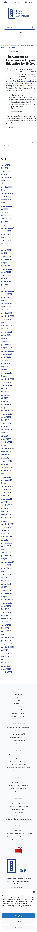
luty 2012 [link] (4, 634)
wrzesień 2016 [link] (6, 489)
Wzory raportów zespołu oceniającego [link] (18, 767)
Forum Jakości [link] (18, 813)
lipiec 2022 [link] (5, 300)
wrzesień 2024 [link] (6, 231)
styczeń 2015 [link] (6, 552)
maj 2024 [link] (4, 244)
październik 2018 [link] (7, 411)
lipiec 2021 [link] (5, 322)
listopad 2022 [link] (6, 288)
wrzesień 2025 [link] (6, 196)
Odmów (18, 921)
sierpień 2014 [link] (6, 568)
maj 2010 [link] (4, 650)
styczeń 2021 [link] (6, 341)
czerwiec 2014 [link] (6, 574)
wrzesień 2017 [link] (6, 452)
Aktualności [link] (13, 45)
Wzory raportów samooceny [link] (18, 764)
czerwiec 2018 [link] (6, 423)
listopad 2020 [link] (6, 348)
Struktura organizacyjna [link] (18, 713)
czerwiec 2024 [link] (6, 240)
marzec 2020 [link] (6, 363)
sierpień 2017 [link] (6, 455)
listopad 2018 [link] (6, 407)
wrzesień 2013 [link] (6, 603)
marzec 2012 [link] (6, 631)
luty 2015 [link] (4, 549)
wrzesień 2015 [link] (6, 527)
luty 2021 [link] (4, 338)
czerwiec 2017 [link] (6, 461)
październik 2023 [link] (7, 266)
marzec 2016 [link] (6, 508)
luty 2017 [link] (4, 474)
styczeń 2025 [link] (6, 218)
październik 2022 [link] (7, 291)
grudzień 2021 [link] (6, 313)
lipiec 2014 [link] (5, 571)
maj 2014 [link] (4, 578)
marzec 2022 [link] (6, 307)
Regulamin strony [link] (11, 878)
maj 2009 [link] (4, 659)
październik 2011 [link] (7, 637)
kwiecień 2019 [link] (6, 392)
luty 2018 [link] (4, 436)
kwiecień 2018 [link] (6, 429)
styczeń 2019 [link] (6, 401)
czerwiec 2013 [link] (6, 612)
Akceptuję (18, 916)
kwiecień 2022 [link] (6, 303)
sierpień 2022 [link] (6, 297)
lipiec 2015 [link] (5, 533)
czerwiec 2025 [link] (6, 206)
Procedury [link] (18, 731)
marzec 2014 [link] (6, 584)
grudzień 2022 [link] (6, 285)
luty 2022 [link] (4, 310)
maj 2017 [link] (4, 464)
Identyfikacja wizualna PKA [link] (18, 716)
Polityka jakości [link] (18, 703)
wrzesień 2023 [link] (6, 269)
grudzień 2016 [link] (6, 480)
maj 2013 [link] (4, 615)
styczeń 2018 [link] (6, 439)
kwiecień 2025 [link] (6, 212)
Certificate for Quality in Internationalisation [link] (18, 819)
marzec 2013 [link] (6, 618)
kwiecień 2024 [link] (6, 247)
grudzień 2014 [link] (6, 555)
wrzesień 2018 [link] (6, 414)
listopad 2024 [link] (6, 225)
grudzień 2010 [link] (6, 641)
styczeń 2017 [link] (6, 477)
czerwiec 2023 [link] (6, 275)
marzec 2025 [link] (6, 215)
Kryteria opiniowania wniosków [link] (18, 785)
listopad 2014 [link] (6, 559)
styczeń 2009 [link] (6, 669)
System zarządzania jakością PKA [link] (18, 737)
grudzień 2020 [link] (6, 344)
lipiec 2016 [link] (5, 496)
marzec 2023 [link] (6, 281)
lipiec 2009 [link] (5, 656)
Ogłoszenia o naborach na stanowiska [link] (18, 837)
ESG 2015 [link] (19, 743)
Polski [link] (13, 127)
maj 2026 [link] (4, 174)
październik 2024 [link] (7, 228)
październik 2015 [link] (7, 524)
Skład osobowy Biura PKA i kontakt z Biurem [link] (18, 833)
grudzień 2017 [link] (6, 442)
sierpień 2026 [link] (6, 165)
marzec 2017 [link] (6, 470)
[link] (5, 2)
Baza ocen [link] (19, 758)
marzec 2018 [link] (6, 433)
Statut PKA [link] (18, 707)
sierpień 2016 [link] (6, 492)
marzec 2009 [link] (6, 666)
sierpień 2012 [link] (6, 625)
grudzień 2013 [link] (6, 593)
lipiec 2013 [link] (5, 609)
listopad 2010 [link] (6, 644)
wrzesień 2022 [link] (6, 294)
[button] (34, 892)
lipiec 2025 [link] (5, 203)
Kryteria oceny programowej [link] (18, 761)
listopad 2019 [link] (6, 376)
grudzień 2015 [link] (6, 518)
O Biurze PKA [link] (18, 830)
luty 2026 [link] (4, 184)
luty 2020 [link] (4, 366)
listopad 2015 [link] (6, 521)
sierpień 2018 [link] (6, 417)
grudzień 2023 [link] (6, 259)
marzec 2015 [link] (6, 546)
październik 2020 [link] (7, 351)
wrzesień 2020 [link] (6, 354)
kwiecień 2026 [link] (6, 177)
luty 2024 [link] (4, 253)
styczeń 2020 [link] (6, 370)
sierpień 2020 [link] (6, 357)
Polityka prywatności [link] (24, 878)
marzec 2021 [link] (6, 335)
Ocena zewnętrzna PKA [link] (18, 809)
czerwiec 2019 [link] (6, 385)
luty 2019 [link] (4, 398)
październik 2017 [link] (7, 448)
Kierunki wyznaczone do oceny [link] (18, 755)
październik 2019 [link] (7, 379)
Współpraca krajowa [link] (18, 803)
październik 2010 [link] (7, 647)
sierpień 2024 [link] (6, 234)
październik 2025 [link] (7, 193)
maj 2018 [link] (4, 426)
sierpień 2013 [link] (6, 606)
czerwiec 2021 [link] (6, 326)
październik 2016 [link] (7, 486)
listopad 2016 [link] (6, 483)
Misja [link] (18, 697)
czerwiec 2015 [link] (6, 537)
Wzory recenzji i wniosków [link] (18, 788)
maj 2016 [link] (4, 502)
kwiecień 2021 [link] (6, 332)
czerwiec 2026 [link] (6, 171)
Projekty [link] (18, 816)
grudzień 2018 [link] (6, 404)
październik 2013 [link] (7, 600)
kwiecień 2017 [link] (6, 467)
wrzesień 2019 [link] (6, 382)
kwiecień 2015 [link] (6, 543)
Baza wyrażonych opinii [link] (18, 782)
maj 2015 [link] (4, 540)
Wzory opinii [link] (18, 792)
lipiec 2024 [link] (5, 237)
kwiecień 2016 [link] (6, 505)
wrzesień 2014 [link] (6, 565)
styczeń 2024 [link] (6, 256)
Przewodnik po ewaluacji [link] (18, 740)
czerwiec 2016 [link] (6, 499)
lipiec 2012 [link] (5, 628)
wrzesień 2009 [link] (6, 653)
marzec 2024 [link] (6, 250)
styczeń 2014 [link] (6, 590)
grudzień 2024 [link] (6, 222)
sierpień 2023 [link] (6, 272)
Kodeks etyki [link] (18, 710)
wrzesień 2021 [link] (6, 319)
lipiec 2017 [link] (5, 458)
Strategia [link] (18, 700)
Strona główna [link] (5, 45)
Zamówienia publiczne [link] (18, 840)
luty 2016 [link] (4, 511)
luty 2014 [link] (4, 587)
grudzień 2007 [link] (6, 672)
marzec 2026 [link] (6, 181)
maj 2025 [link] (4, 209)
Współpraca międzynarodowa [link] (18, 806)
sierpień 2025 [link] (6, 200)
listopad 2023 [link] (6, 263)
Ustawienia (18, 927)
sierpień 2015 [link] (6, 530)
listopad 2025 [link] (6, 190)
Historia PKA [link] (18, 694)
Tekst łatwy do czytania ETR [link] (18, 887)
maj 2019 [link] (4, 389)
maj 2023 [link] (4, 278)
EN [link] (19, 2)
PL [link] (16, 2)
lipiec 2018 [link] (5, 420)
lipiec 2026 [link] (5, 168)
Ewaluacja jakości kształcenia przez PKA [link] (18, 728)
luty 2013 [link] (4, 622)
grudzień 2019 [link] (6, 373)
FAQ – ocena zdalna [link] (18, 771)
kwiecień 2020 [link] (6, 360)
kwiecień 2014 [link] (6, 581)
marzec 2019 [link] (6, 395)
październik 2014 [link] (7, 562)
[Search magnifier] (32, 27)
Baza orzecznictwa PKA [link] (18, 734)
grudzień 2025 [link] (6, 187)
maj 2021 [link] (4, 329)
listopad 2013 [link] (6, 596)
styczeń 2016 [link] (6, 515)
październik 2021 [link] (7, 316)
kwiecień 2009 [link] (6, 663)
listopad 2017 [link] (6, 445)
